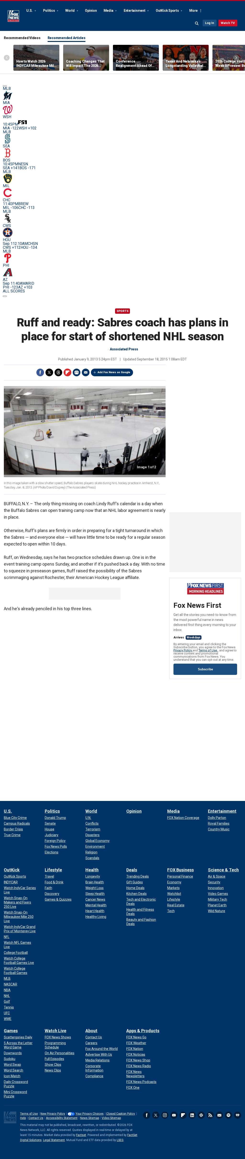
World (70, 10)
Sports (122, 311)
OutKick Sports (167, 10)
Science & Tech (223, 869)
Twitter (49, 372)
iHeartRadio (237, 1115)
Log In (209, 23)
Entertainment (135, 10)
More (193, 10)
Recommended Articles (66, 38)
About (91, 1030)
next (157, 431)
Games (11, 1030)
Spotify (228, 1115)
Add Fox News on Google (114, 372)
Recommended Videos (22, 38)
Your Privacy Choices (90, 1113)
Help (23, 1118)
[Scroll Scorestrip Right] (5, 296)
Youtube (174, 1115)
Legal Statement (54, 1140)
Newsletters (219, 1115)
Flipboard (67, 372)
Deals (131, 869)
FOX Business (180, 869)
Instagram (164, 1115)
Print (76, 372)
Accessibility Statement (62, 1118)
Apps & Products (142, 1030)
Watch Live (55, 1030)
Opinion (91, 10)
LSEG (120, 1140)
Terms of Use (208, 650)
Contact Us (35, 1118)
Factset (81, 1135)
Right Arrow (236, 58)
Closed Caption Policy (120, 1113)
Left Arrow (7, 58)
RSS (210, 1115)
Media (109, 10)
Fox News (13, 16)
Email (85, 372)
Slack (201, 1115)
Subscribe (205, 669)
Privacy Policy (183, 650)
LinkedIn (192, 1115)
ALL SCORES (14, 291)
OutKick (12, 869)
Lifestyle (53, 869)
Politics (49, 10)
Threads (58, 372)
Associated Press (124, 349)
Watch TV (228, 23)
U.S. (29, 10)
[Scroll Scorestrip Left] (5, 86)
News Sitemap (89, 1118)
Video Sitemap (111, 1118)
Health (92, 869)
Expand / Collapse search (197, 23)
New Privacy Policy (52, 1113)
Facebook (40, 372)
